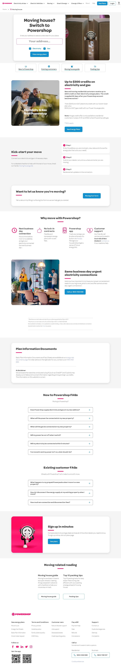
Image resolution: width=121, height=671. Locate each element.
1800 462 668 (82, 655)
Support (95, 622)
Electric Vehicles (37, 3)
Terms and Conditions (40, 622)
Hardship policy (36, 629)
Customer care (58, 622)
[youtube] (17, 646)
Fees (73, 629)
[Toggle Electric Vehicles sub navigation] (44, 3)
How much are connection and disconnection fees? (50, 502)
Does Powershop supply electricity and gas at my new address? (55, 410)
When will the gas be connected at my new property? (51, 427)
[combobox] (39, 41)
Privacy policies (36, 625)
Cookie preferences (78, 661)
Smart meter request (17, 636)
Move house (15, 625)
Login (112, 3)
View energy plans (40, 54)
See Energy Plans (73, 129)
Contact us (105, 241)
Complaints (95, 636)
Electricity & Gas (20, 3)
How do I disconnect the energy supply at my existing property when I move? (57, 493)
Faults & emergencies (98, 629)
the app (79, 238)
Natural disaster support (59, 625)
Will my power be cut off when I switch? (45, 435)
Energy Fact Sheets (17, 629)
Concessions (76, 636)
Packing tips (74, 596)
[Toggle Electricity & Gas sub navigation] (27, 3)
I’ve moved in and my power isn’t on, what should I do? (51, 452)
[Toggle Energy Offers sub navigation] (83, 3)
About (88, 3)
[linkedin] (21, 646)
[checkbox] (35, 48)
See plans (54, 541)
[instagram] (31, 646)
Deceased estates (57, 632)
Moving (49, 3)
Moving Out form (91, 196)
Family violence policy (38, 632)
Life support (55, 629)
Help (93, 3)
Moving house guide (48, 596)
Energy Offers (76, 3)
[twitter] (26, 646)
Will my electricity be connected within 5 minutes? (50, 443)
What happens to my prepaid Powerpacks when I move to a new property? (55, 483)
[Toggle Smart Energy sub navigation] (68, 3)
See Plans (102, 3)
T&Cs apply (69, 123)
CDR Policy (34, 636)
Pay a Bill (75, 622)
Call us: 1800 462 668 (75, 292)
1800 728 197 (102, 655)
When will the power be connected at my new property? (52, 418)
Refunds (74, 632)
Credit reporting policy (58, 636)
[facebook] (12, 646)
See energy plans (17, 622)
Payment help (76, 625)
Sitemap (94, 632)
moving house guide (26, 166)
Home (5, 9)
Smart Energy (62, 3)
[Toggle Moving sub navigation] (53, 3)
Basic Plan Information (18, 632)
